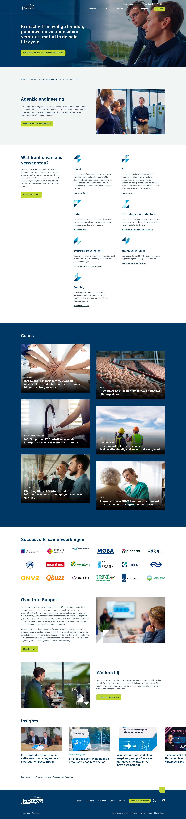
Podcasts (56, 777)
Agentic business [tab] (28, 79)
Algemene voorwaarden (121, 813)
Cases (134, 9)
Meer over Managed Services (134, 263)
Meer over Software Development (88, 266)
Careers (132, 4)
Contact (160, 9)
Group (139, 4)
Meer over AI (127, 193)
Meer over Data (80, 230)
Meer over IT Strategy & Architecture (137, 230)
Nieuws (48, 777)
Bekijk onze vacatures (108, 697)
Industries (121, 9)
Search (150, 4)
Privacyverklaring (138, 813)
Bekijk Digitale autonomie (34, 124)
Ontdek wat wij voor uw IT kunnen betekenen (42, 53)
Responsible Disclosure (156, 813)
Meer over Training (81, 306)
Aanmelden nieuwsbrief (140, 801)
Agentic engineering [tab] (48, 79)
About (125, 4)
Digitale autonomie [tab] (68, 79)
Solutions (106, 9)
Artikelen (39, 777)
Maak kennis (28, 649)
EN (164, 4)
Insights (144, 9)
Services (92, 9)
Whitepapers (67, 777)
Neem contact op (30, 195)
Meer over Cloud (81, 193)
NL (161, 4)
